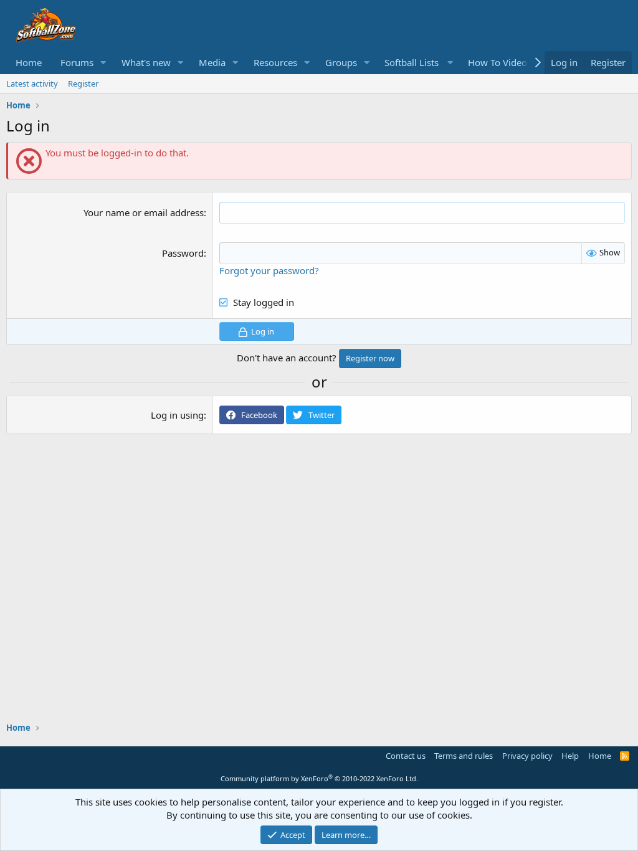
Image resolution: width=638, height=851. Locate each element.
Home (29, 62)
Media (212, 62)
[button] (103, 62)
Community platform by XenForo (319, 778)
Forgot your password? (269, 270)
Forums (76, 62)
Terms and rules (463, 755)
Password (183, 253)
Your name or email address (143, 212)
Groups (341, 62)
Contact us (406, 755)
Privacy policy (527, 755)
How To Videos (499, 62)
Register (83, 83)
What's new (146, 62)
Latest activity (32, 83)
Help (570, 755)
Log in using (177, 415)
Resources (275, 62)
